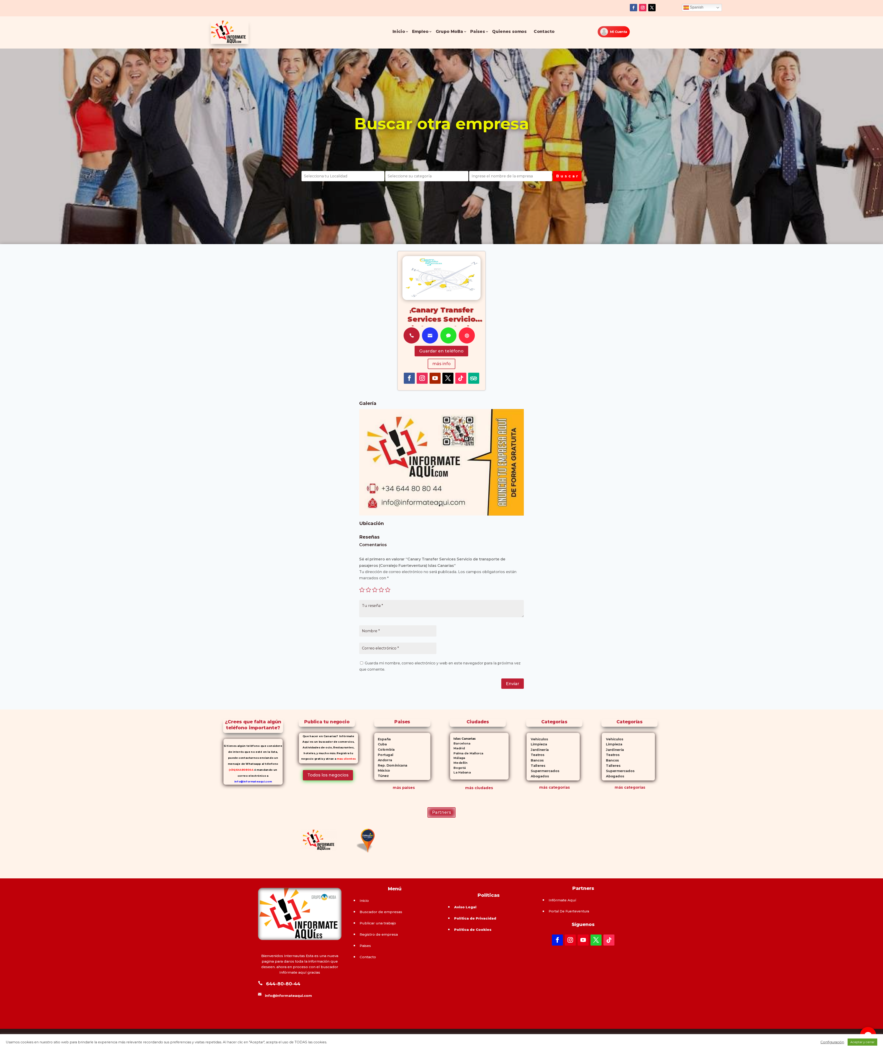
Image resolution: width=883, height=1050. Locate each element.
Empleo (420, 31)
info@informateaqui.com (253, 781)
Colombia (384, 749)
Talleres (535, 766)
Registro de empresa (379, 934)
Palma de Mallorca (466, 753)
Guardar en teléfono (441, 351)
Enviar (512, 683)
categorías (559, 787)
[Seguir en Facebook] (633, 7)
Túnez (381, 776)
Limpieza (536, 745)
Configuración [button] (832, 1042)
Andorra (383, 760)
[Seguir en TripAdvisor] (473, 378)
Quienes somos (509, 31)
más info (441, 363)
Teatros (535, 755)
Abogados (537, 776)
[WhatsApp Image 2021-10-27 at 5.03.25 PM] (441, 514)
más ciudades (479, 788)
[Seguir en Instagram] (642, 7)
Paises (477, 31)
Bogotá (458, 768)
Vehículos (537, 739)
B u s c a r (567, 176)
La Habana (460, 772)
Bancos (535, 760)
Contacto (544, 31)
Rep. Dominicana (390, 765)
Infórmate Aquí (562, 900)
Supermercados (542, 771)
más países (404, 787)
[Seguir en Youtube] (435, 378)
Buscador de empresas (381, 912)
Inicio (399, 31)
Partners (441, 812)
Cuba (380, 744)
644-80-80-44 (283, 984)
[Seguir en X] (652, 7)
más (543, 787)
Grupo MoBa (449, 31)
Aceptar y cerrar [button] (862, 1042)
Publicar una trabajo (378, 923)
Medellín (458, 763)
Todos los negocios (327, 775)
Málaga (457, 758)
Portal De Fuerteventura (569, 911)
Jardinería (537, 750)
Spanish (696, 7)
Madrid (457, 748)
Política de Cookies (472, 929)
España (382, 739)
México (382, 770)
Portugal (383, 755)
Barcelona (460, 743)
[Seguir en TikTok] (460, 378)
